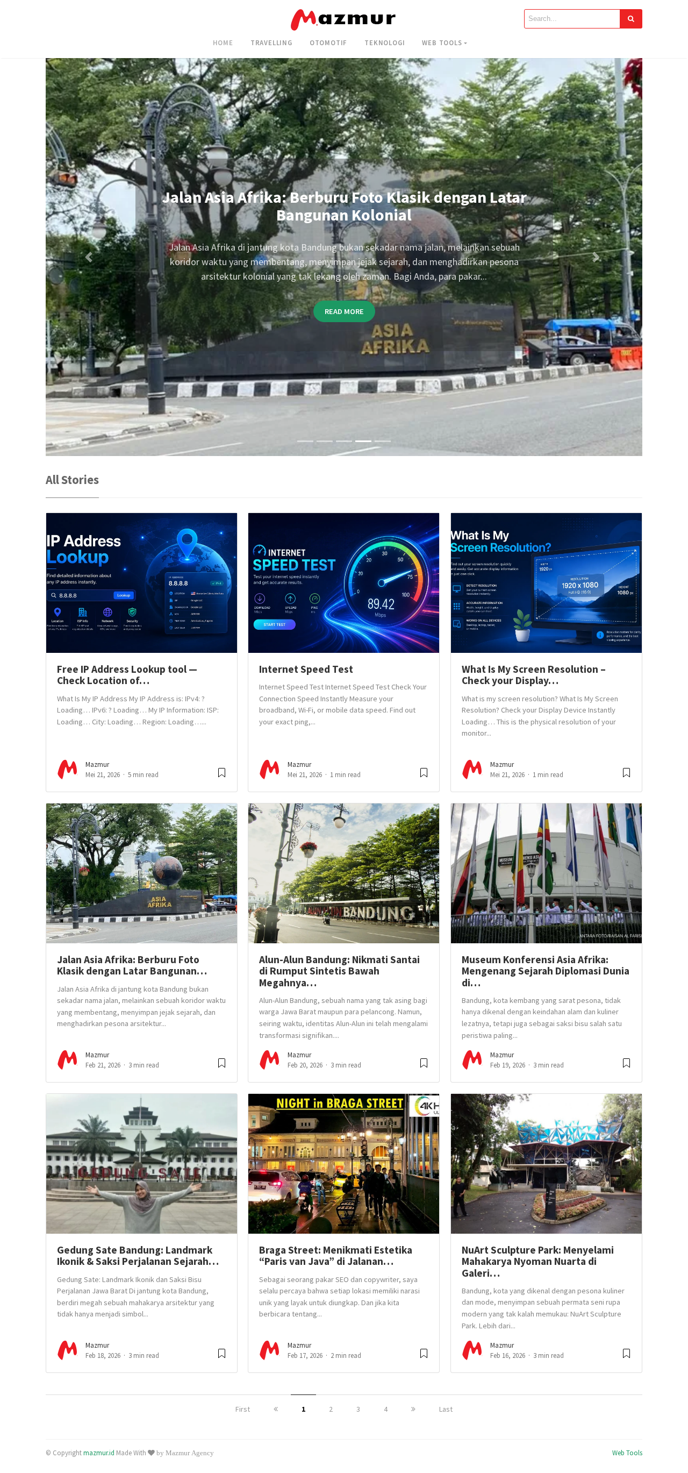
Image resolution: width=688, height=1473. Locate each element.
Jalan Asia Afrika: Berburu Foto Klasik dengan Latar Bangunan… (132, 965)
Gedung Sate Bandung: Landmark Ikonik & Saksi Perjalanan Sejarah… (138, 1255)
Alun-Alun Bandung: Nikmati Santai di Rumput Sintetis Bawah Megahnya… (339, 971)
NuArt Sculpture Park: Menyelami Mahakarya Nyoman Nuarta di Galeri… (538, 1261)
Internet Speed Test (306, 669)
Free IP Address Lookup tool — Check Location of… (127, 675)
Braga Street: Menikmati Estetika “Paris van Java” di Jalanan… (335, 1255)
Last (446, 1409)
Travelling (271, 42)
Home (223, 42)
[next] (413, 1409)
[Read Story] (221, 776)
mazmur (97, 764)
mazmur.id (98, 1452)
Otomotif (328, 42)
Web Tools (442, 42)
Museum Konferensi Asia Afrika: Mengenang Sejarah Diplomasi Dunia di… (545, 971)
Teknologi (384, 42)
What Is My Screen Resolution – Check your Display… (534, 675)
